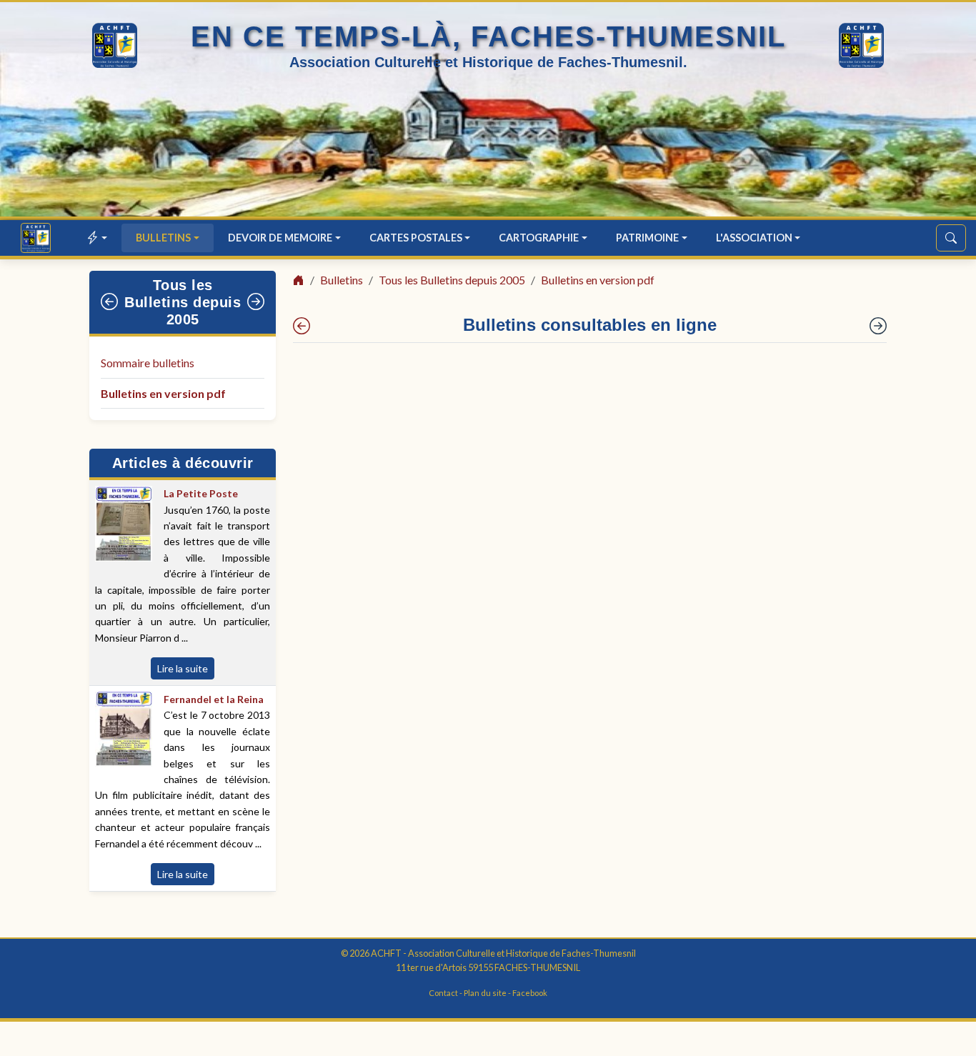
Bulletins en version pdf (163, 393)
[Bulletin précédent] (110, 302)
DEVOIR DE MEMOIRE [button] (280, 237)
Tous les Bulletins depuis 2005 (182, 302)
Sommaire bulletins (147, 362)
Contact (443, 992)
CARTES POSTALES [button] (415, 237)
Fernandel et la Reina (214, 699)
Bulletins (341, 280)
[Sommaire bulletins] (301, 325)
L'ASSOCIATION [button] (754, 237)
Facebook (529, 992)
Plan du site (485, 992)
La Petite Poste (201, 493)
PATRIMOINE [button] (647, 237)
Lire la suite (182, 668)
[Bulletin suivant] (256, 302)
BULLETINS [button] (163, 237)
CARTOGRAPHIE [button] (539, 237)
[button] (97, 237)
